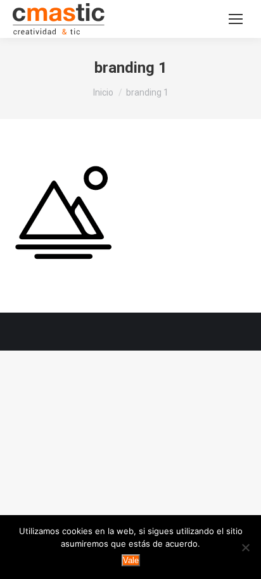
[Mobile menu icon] (235, 19)
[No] (245, 547)
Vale (131, 560)
